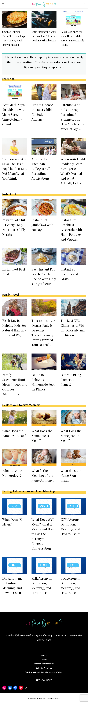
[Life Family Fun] (44, 4)
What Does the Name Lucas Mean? (42, 436)
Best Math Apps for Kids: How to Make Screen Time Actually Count (13, 114)
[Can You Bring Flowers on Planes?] (73, 368)
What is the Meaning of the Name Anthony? (43, 475)
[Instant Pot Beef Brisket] (14, 263)
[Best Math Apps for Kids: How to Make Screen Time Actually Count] (73, 25)
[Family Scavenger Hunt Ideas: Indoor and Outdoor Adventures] (14, 368)
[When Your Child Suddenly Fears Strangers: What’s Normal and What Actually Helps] (73, 152)
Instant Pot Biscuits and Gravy (69, 274)
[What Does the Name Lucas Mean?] (44, 424)
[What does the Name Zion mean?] (73, 464)
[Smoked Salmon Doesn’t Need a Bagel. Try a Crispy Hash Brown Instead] (14, 25)
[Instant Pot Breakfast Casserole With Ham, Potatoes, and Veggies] (73, 213)
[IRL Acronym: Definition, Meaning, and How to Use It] (14, 572)
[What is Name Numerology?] (14, 464)
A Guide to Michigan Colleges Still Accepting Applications (41, 168)
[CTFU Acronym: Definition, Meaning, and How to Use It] (73, 513)
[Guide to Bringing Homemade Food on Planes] (44, 368)
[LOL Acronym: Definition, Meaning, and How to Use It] (73, 572)
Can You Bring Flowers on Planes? (71, 379)
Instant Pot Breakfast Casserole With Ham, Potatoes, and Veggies (71, 229)
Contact (44, 659)
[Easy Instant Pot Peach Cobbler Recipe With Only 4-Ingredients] (44, 263)
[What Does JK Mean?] (14, 513)
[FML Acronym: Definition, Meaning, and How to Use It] (44, 572)
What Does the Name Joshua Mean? (71, 436)
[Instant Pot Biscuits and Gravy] (73, 263)
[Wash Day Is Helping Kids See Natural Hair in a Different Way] (14, 314)
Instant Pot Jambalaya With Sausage (42, 225)
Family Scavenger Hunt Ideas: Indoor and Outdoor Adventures (14, 384)
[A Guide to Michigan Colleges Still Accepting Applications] (44, 152)
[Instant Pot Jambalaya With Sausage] (44, 213)
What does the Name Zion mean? (71, 475)
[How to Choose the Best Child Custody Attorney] (44, 98)
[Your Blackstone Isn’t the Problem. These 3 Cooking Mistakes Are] (44, 25)
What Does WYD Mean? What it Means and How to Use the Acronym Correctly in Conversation (43, 533)
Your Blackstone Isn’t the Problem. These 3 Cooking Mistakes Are (44, 36)
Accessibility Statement (44, 663)
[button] (84, 4)
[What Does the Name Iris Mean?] (14, 424)
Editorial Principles (44, 668)
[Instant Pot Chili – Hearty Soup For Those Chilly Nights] (14, 213)
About (44, 655)
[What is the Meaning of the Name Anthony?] (44, 464)
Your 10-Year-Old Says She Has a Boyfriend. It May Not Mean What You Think (14, 168)
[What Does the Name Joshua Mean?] (73, 424)
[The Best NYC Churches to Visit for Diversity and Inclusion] (73, 314)
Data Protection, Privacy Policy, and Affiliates (44, 672)
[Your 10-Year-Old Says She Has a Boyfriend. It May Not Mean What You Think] (14, 152)
